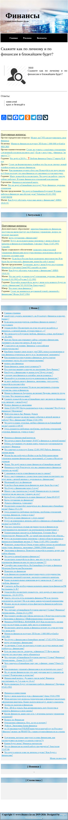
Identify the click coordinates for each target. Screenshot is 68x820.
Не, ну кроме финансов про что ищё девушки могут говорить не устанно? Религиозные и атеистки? (33, 674)
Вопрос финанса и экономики (18, 404)
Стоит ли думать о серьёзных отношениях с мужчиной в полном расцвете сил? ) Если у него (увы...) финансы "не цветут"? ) (33, 152)
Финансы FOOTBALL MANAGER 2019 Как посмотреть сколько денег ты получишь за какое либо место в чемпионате (32, 623)
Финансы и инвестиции (15, 692)
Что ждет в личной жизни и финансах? (22, 556)
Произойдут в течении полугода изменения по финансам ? (31, 378)
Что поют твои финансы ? (21, 288)
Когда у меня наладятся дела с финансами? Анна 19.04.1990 (32, 695)
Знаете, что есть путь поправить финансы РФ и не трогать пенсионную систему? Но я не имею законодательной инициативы (32, 599)
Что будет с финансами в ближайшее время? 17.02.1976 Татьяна (34, 639)
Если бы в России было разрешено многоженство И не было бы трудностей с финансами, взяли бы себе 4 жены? (32, 260)
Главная (14, 37)
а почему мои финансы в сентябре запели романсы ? (28, 375)
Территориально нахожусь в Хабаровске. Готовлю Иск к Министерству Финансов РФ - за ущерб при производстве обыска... (33, 534)
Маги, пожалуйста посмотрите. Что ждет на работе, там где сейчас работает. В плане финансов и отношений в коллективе (33, 178)
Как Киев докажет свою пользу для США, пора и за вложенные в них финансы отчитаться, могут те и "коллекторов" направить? (33, 353)
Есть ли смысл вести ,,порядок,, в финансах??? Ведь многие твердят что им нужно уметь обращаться (30, 653)
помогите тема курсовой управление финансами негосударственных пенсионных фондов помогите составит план (31, 252)
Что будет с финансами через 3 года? (21, 488)
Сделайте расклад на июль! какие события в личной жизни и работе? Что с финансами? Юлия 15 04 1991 (31, 418)
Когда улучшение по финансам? (19, 499)
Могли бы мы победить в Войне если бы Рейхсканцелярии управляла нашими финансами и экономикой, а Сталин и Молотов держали (32, 458)
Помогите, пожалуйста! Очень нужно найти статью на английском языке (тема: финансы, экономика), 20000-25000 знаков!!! (34, 546)
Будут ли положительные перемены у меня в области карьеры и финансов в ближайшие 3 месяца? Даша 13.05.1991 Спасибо (31, 243)
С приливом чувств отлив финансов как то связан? (27, 473)
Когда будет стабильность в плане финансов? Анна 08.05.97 (32, 496)
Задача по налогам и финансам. (18, 704)
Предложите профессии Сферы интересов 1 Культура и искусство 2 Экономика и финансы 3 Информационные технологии (34, 617)
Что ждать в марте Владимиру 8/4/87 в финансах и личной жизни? (35, 440)
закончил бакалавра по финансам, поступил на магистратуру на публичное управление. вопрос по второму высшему (31, 231)
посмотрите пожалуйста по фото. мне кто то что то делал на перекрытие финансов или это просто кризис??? (31, 561)
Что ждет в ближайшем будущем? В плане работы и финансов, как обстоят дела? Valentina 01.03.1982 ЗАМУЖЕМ (31, 193)
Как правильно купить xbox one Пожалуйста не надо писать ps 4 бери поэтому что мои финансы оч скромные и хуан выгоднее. (33, 172)
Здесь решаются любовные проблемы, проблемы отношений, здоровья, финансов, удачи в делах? (31, 430)
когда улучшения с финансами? (23, 237)
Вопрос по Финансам (14, 719)
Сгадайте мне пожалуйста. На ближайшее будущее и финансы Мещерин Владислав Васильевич (32, 567)
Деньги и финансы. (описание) (18, 502)
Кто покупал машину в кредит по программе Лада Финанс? (31, 369)
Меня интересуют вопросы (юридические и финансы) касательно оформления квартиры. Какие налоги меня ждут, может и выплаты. (33, 700)
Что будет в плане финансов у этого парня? (24, 517)
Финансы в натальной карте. (25, 182)
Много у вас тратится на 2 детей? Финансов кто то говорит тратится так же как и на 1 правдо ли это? (30, 492)
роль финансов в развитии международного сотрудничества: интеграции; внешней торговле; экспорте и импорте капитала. (31, 576)
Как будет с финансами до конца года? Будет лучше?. (29, 372)
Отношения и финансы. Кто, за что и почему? (25, 722)
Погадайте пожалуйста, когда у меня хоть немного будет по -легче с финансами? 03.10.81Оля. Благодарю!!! (34, 284)
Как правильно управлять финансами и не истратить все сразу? (33, 669)
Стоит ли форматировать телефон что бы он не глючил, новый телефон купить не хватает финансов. (34, 166)
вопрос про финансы (14, 363)
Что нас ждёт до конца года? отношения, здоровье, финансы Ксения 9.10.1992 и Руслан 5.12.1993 (33, 278)
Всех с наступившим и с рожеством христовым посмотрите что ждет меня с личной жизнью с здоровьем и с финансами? (33, 478)
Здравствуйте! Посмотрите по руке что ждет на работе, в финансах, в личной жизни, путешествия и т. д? (30, 329)
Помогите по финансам (15, 571)
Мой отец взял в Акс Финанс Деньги (21, 413)
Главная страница (12, 312)
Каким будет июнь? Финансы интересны (23, 743)
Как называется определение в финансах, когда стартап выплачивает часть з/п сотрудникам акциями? (28, 359)
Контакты (42, 37)
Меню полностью (58, 758)
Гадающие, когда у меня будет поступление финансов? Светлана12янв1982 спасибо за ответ (32, 266)
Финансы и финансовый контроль (19, 437)
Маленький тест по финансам (18, 482)
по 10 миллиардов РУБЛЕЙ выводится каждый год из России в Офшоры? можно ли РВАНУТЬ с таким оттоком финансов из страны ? (33, 731)
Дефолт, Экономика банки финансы (20, 725)
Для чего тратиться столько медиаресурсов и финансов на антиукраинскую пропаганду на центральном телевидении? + (30, 528)
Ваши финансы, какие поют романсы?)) (22, 366)
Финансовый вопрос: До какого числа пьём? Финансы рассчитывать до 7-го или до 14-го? (28, 679)
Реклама (27, 37)
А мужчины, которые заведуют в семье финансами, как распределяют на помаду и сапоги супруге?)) (28, 739)
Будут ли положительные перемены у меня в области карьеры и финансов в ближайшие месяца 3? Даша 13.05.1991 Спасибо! (32, 540)
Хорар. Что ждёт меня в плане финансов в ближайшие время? (32, 464)
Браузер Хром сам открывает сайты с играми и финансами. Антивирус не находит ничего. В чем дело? (30, 341)
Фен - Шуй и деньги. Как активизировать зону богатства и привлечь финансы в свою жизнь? (30, 709)
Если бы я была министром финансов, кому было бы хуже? (31, 485)
